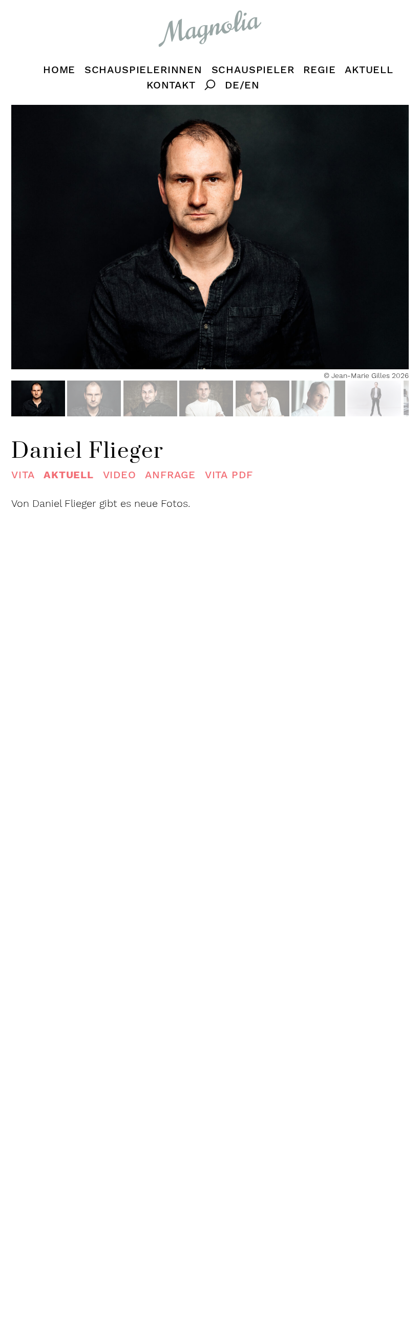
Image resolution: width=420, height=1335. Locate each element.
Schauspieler (253, 70)
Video (119, 475)
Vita (22, 475)
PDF (229, 475)
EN (252, 85)
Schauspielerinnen (143, 70)
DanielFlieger (87, 451)
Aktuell (369, 70)
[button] (38, 398)
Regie (319, 70)
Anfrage (170, 475)
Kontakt (171, 85)
